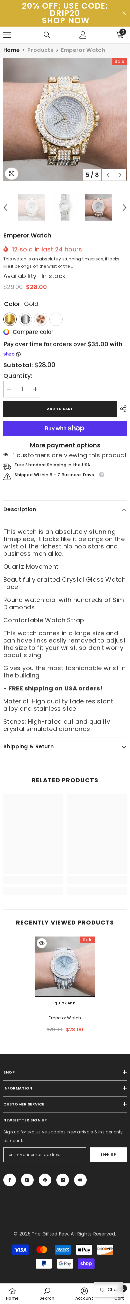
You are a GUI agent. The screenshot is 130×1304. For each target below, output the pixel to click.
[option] (65, 119)
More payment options (65, 445)
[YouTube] (80, 1180)
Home (11, 50)
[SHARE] (122, 409)
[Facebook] (9, 1180)
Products (40, 50)
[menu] (7, 35)
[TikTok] (62, 1180)
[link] (33, 880)
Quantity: (17, 375)
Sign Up (108, 1154)
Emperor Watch (65, 1018)
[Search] (47, 35)
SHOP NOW (66, 20)
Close (124, 13)
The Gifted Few (50, 1234)
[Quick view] (42, 943)
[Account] (83, 35)
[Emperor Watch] (65, 966)
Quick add (65, 1003)
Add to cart (60, 408)
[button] (108, 175)
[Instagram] (27, 1180)
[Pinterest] (45, 1180)
